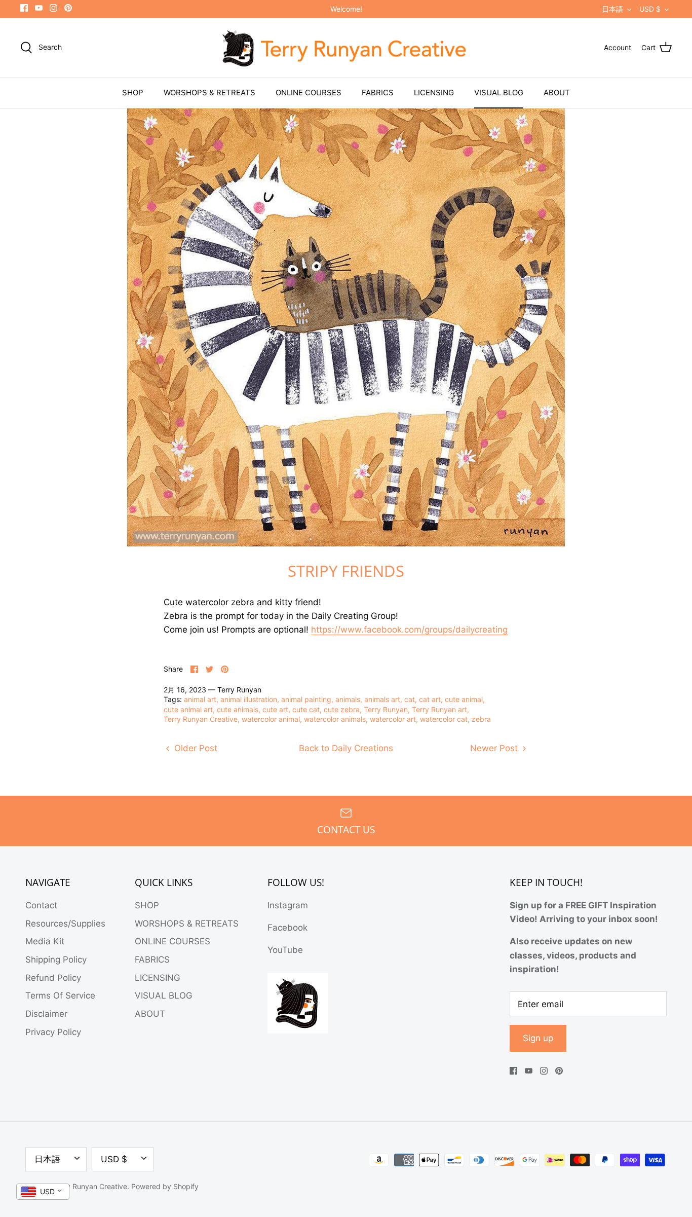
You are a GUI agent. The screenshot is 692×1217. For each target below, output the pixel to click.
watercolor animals (335, 719)
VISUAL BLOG (498, 92)
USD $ (650, 9)
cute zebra (342, 709)
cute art (275, 709)
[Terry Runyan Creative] (346, 48)
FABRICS (378, 92)
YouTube (285, 950)
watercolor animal (271, 719)
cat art (430, 699)
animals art (382, 699)
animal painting (306, 699)
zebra (481, 719)
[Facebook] (24, 8)
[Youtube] (39, 8)
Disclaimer (46, 1014)
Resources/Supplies (65, 923)
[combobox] (42, 1192)
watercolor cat (444, 719)
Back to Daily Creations (346, 748)
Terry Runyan (386, 709)
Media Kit (44, 941)
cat (409, 699)
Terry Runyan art (439, 709)
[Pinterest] (68, 8)
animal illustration (248, 699)
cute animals (237, 709)
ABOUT (557, 92)
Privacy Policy (53, 1032)
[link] (409, 629)
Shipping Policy (56, 959)
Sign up (538, 1038)
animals (347, 699)
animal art (200, 699)
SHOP (132, 92)
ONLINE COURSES (308, 92)
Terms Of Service (60, 995)
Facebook (287, 928)
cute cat (306, 709)
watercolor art (393, 719)
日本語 (612, 9)
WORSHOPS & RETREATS (209, 92)
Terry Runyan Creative (201, 719)
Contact (41, 905)
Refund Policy (53, 978)
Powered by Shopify (165, 1186)
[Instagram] (53, 8)
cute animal (464, 699)
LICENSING (434, 92)
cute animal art (188, 709)
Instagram (287, 905)
